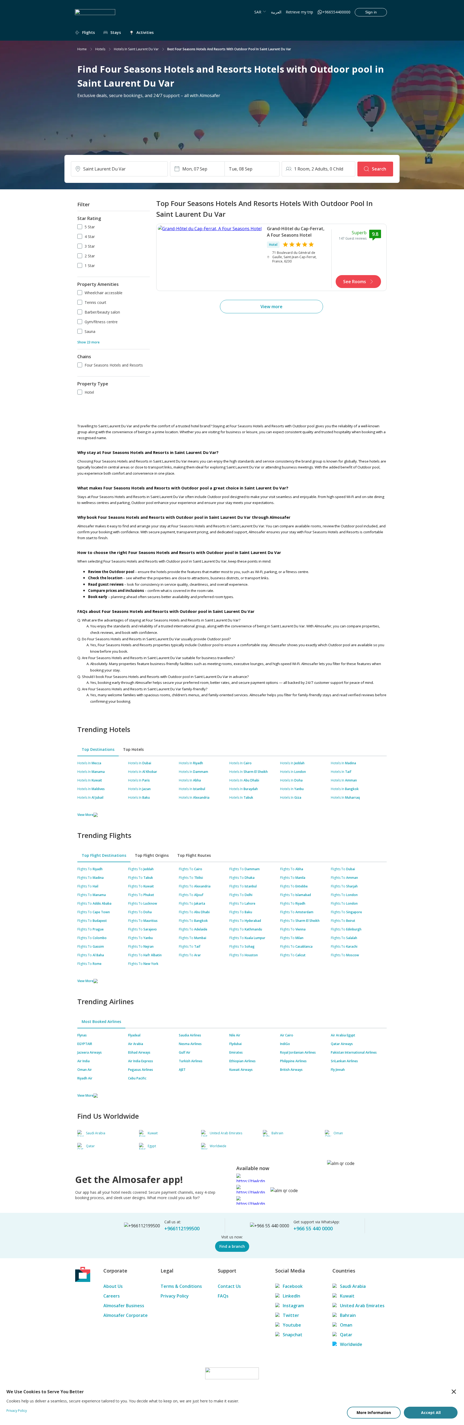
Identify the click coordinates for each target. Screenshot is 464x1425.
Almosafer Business (123, 1305)
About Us (113, 1286)
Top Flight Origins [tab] (152, 855)
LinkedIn (291, 1296)
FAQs (223, 1296)
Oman (346, 1325)
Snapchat (292, 1334)
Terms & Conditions (181, 1286)
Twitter (291, 1315)
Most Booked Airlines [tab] (101, 1021)
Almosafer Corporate (125, 1315)
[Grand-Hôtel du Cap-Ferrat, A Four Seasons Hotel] (210, 257)
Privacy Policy (175, 1296)
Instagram (293, 1305)
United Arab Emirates (362, 1305)
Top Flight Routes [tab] (194, 855)
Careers (111, 1296)
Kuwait (347, 1296)
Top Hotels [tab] (133, 749)
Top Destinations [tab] (98, 749)
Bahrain (348, 1315)
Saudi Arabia (353, 1286)
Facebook (293, 1286)
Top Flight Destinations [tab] (104, 855)
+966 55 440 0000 (313, 1228)
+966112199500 (182, 1228)
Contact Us (229, 1286)
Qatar (346, 1334)
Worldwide (351, 1344)
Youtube (292, 1325)
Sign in (371, 12)
